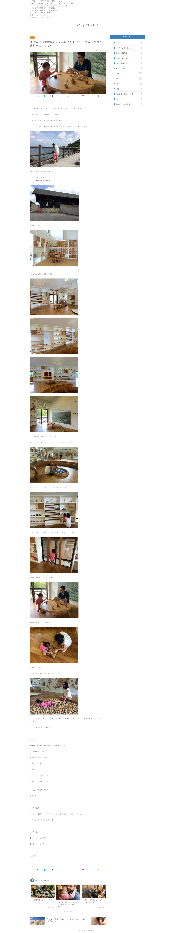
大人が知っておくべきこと (128, 94)
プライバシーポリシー (38, 15)
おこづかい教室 (128, 63)
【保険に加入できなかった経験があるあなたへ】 (49, 6)
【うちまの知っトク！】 (128, 48)
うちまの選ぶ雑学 (128, 58)
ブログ (32, 37)
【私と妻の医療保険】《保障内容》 (43, 10)
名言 (128, 89)
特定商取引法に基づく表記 (40, 17)
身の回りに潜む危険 (128, 104)
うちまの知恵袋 (128, 53)
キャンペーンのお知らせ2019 (41, 13)
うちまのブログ (87, 25)
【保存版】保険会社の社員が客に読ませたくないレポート (52, 3)
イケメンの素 (128, 68)
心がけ (128, 99)
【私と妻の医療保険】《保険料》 (43, 8)
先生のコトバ (128, 79)
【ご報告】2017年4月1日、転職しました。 (46, 1)
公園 (128, 84)
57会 (128, 43)
